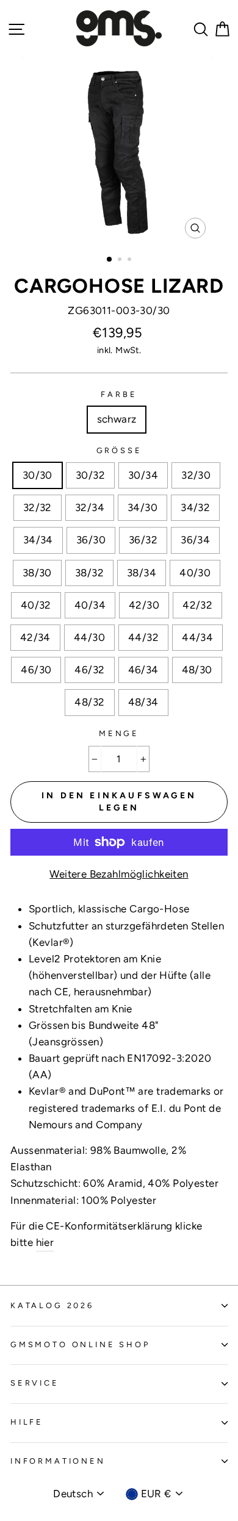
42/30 (144, 605)
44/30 (89, 637)
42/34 (35, 637)
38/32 (89, 573)
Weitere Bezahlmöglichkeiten (118, 874)
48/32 (89, 702)
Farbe (119, 394)
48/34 (143, 702)
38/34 (141, 573)
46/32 (89, 670)
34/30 (142, 507)
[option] (119, 151)
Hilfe (26, 1421)
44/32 (143, 637)
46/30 (36, 670)
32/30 (196, 475)
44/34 (197, 637)
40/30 (195, 573)
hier (45, 1242)
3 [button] (131, 260)
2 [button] (121, 260)
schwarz (117, 419)
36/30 (91, 540)
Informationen (58, 1461)
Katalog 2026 (52, 1305)
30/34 (143, 475)
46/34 (143, 670)
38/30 (37, 573)
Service (34, 1382)
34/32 (195, 507)
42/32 (197, 605)
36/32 (143, 540)
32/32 (37, 507)
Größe (119, 450)
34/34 (38, 540)
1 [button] (110, 260)
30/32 (90, 475)
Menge (119, 733)
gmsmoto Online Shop (80, 1344)
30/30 (37, 475)
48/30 (197, 670)
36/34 (195, 540)
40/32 (36, 605)
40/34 (90, 605)
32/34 (89, 507)
